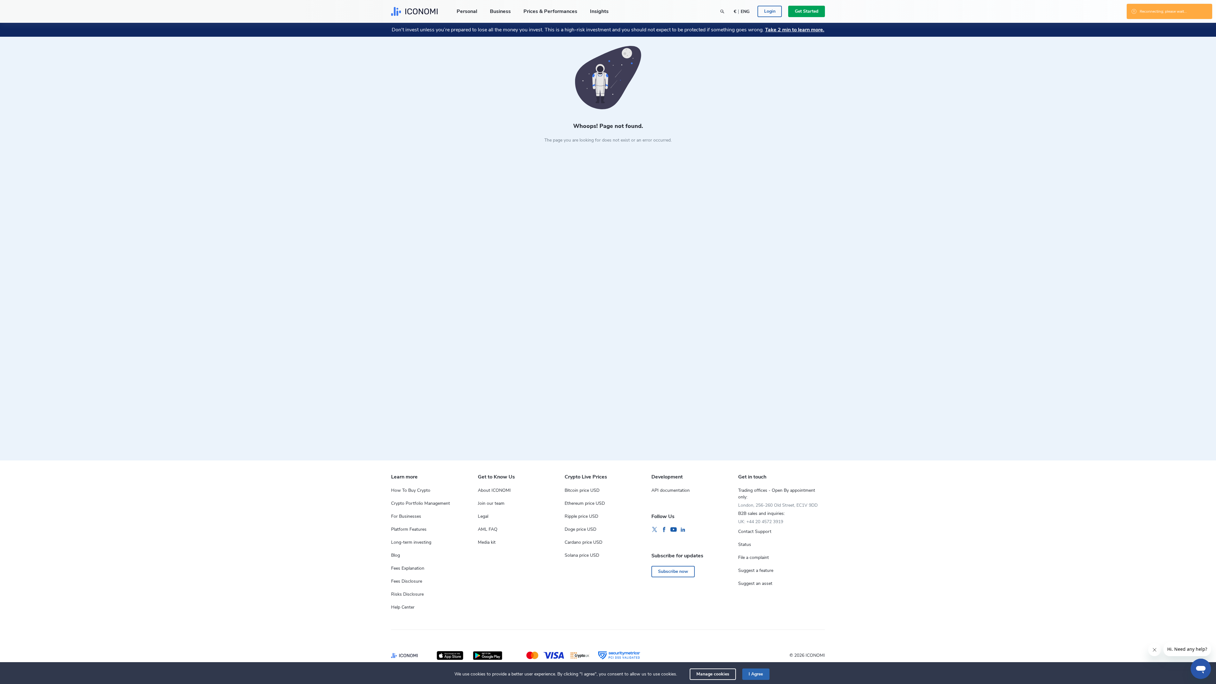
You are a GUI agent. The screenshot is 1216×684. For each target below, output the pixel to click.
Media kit (487, 542)
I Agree (756, 674)
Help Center (403, 607)
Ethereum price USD (585, 503)
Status (744, 545)
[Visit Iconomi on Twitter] (654, 530)
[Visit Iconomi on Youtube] (673, 530)
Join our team (491, 503)
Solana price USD (582, 555)
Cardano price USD (583, 542)
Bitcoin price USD (582, 490)
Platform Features (409, 529)
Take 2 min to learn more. (794, 29)
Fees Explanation (407, 568)
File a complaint (753, 557)
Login (770, 11)
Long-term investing (411, 542)
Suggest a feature (755, 570)
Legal (483, 516)
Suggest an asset (755, 583)
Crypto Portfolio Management (420, 503)
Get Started (806, 11)
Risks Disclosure (407, 594)
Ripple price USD (581, 516)
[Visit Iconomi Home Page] (414, 11)
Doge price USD (580, 529)
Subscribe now (673, 571)
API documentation (670, 490)
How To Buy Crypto (410, 490)
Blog (395, 555)
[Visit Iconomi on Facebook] (664, 530)
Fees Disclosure (406, 581)
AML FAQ (487, 529)
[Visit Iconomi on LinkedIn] (683, 530)
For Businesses (406, 516)
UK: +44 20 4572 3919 (760, 522)
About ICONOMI (494, 490)
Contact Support (754, 532)
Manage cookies (712, 674)
